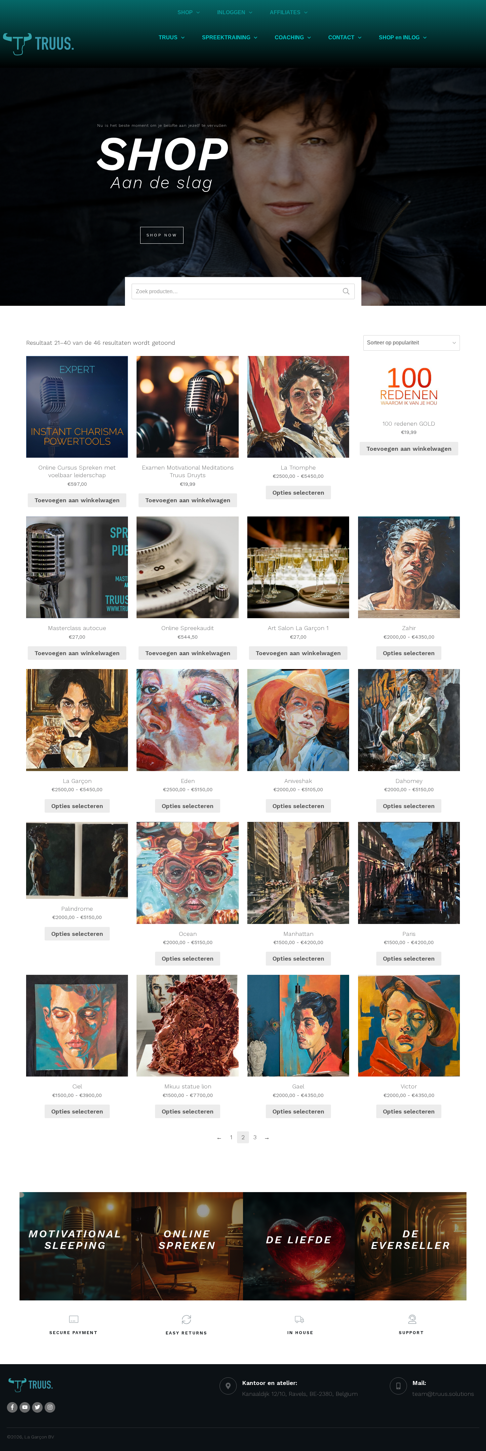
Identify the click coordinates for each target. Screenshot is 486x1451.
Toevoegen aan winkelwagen (77, 500)
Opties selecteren (298, 492)
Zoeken (346, 291)
